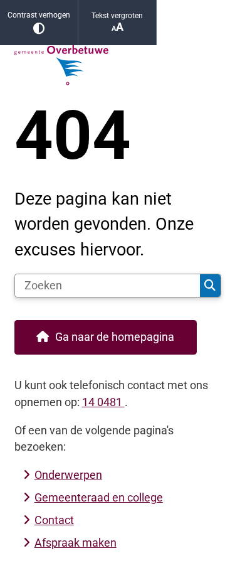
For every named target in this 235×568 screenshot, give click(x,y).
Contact (54, 520)
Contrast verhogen (39, 15)
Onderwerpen (68, 474)
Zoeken (210, 285)
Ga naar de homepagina (114, 336)
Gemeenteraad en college (98, 497)
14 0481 (103, 402)
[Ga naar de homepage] (117, 65)
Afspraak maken (75, 542)
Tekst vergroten (117, 15)
